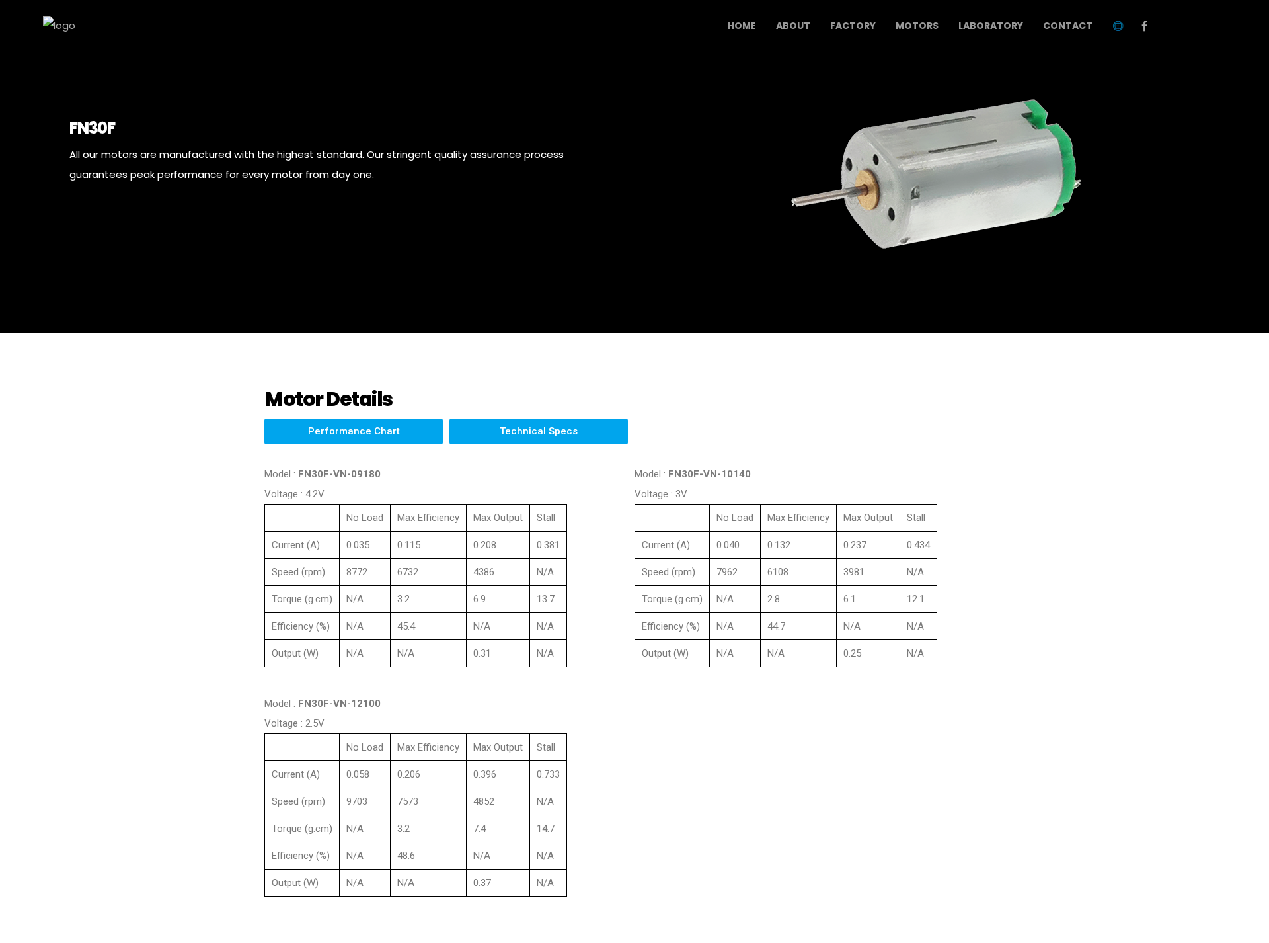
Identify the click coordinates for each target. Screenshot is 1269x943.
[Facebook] (1145, 26)
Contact (1068, 25)
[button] (353, 431)
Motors (917, 25)
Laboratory (990, 25)
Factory (853, 25)
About (793, 25)
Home (742, 25)
